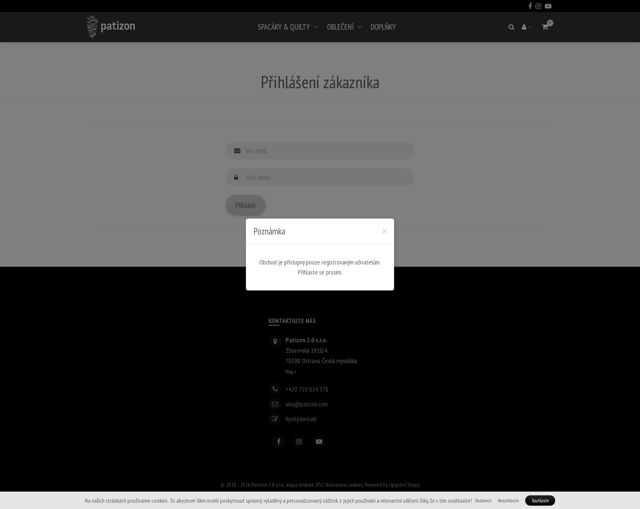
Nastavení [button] (483, 501)
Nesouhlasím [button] (508, 501)
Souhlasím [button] (540, 501)
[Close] (384, 231)
